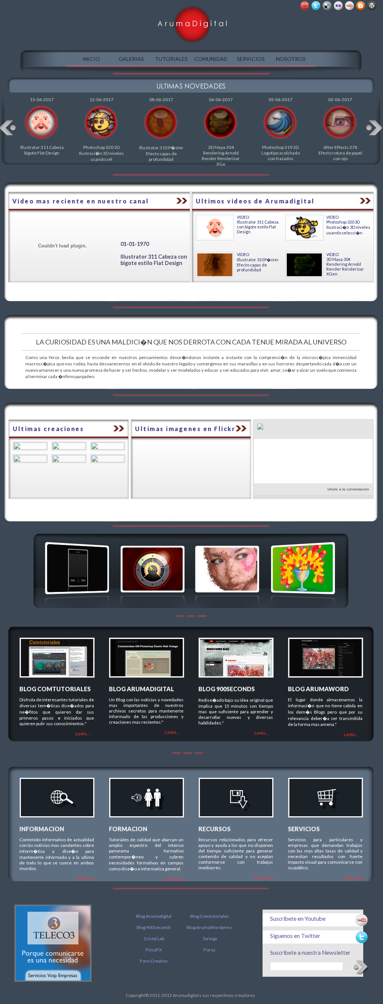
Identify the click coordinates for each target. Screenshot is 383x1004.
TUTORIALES (171, 59)
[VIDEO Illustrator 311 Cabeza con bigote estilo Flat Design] (215, 238)
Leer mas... (86, 878)
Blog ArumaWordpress (209, 927)
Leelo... (82, 733)
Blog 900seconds (153, 927)
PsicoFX (153, 949)
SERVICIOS (251, 59)
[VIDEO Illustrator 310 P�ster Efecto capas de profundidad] (215, 276)
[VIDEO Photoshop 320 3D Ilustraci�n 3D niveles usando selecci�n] (304, 238)
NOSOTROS (291, 59)
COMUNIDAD (210, 59)
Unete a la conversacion (348, 489)
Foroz (210, 949)
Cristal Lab (154, 938)
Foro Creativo (153, 961)
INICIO (91, 59)
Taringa (210, 938)
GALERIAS (131, 59)
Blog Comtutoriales (209, 916)
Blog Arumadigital (154, 916)
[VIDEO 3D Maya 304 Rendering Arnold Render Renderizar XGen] (304, 276)
